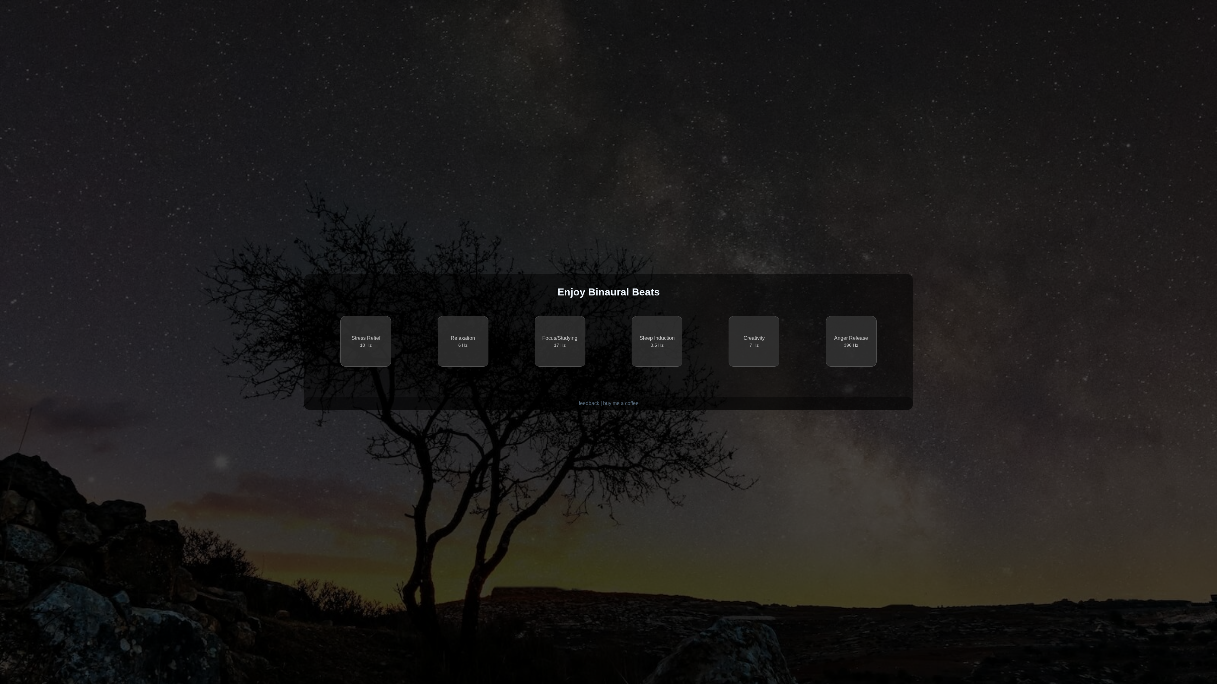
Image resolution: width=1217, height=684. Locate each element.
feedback (589, 403)
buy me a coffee (621, 403)
